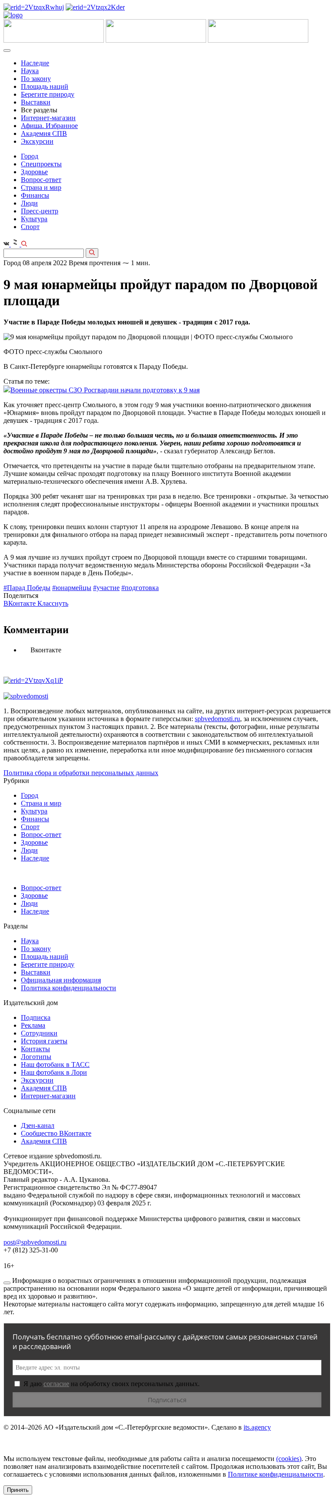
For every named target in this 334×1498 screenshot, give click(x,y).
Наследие (35, 63)
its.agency (257, 1427)
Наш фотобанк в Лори (54, 1072)
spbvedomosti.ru (217, 718)
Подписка (35, 1017)
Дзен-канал (37, 1125)
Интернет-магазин (48, 117)
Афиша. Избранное (49, 125)
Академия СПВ (44, 133)
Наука (30, 70)
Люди (29, 203)
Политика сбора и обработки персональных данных (80, 772)
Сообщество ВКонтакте (56, 1133)
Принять (18, 1490)
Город (29, 156)
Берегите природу (47, 94)
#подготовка (140, 587)
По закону (36, 78)
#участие (106, 587)
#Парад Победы (26, 587)
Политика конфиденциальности (68, 988)
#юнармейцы (71, 587)
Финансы (35, 195)
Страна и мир (41, 187)
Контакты (35, 1049)
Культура (34, 219)
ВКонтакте (20, 603)
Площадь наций (44, 86)
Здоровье (34, 171)
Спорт (30, 226)
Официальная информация (61, 980)
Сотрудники (39, 1033)
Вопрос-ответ (41, 179)
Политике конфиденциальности (275, 1474)
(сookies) (288, 1458)
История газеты (44, 1041)
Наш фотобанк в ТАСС (55, 1064)
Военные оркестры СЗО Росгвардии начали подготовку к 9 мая (105, 390)
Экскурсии (37, 141)
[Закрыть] (6, 1283)
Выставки (35, 102)
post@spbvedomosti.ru (35, 1242)
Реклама (33, 1025)
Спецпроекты (41, 164)
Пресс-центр (39, 211)
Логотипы (36, 1056)
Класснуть (52, 603)
